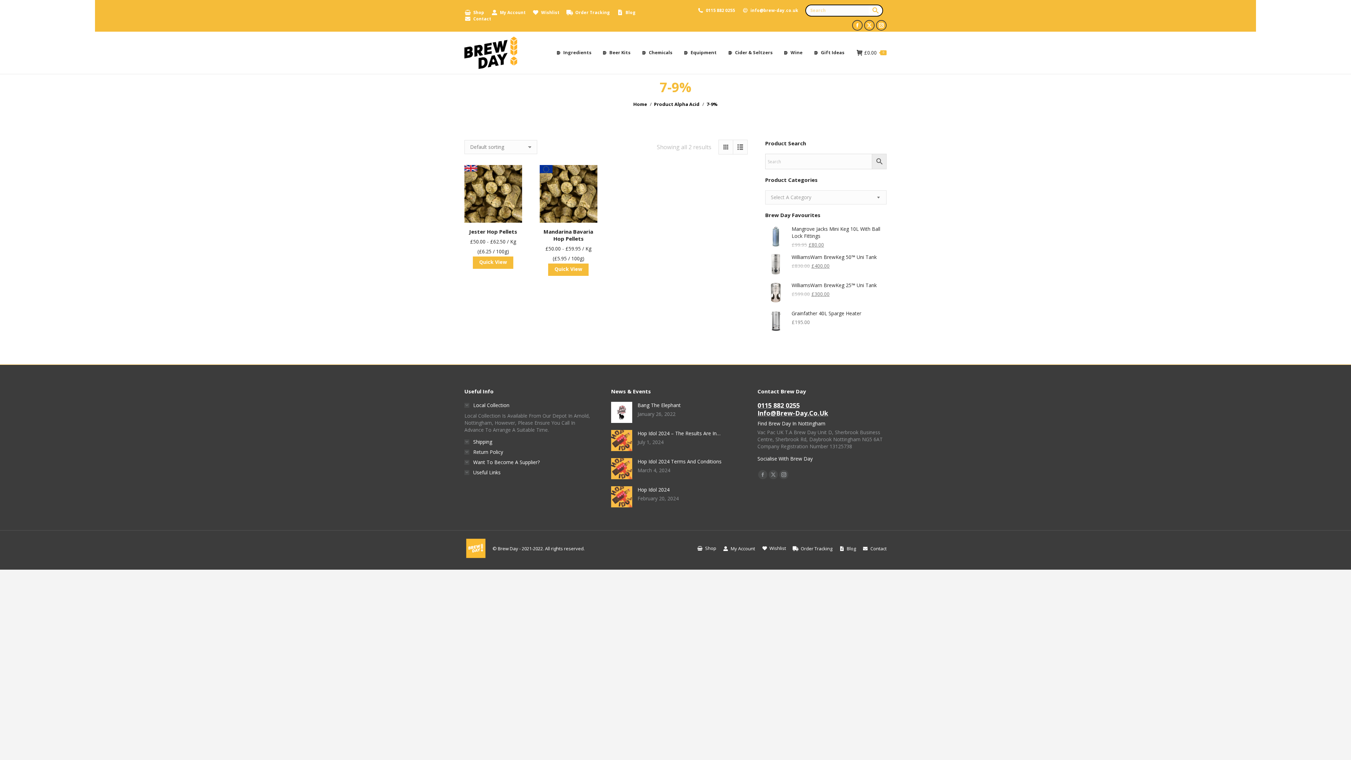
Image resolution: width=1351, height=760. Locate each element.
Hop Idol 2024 (654, 489)
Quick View (493, 262)
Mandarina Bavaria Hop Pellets (568, 235)
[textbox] (791, 197)
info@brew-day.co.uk (774, 10)
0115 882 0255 (720, 10)
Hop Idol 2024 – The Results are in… (679, 433)
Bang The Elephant (659, 405)
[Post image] (621, 412)
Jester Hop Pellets (493, 231)
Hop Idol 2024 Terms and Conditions (680, 461)
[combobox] (826, 197)
